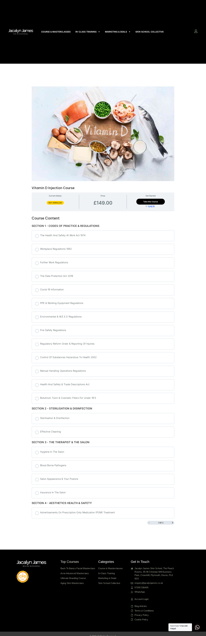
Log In (151, 206)
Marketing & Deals (116, 31)
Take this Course (150, 202)
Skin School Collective (149, 31)
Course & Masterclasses (56, 31)
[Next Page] (172, 523)
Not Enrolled (55, 203)
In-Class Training (86, 31)
